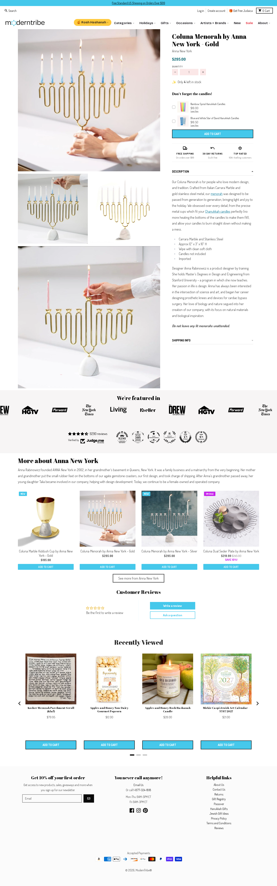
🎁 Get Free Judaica (241, 10)
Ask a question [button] (172, 615)
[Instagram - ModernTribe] (138, 810)
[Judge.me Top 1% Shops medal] (185, 437)
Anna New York (182, 51)
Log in (200, 10)
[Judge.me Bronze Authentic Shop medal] (170, 437)
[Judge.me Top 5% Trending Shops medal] (201, 437)
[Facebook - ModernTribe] (131, 810)
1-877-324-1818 (142, 790)
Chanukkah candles (217, 211)
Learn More (194, 111)
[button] (89, 100)
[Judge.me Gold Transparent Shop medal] (154, 437)
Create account (216, 10)
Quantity (177, 66)
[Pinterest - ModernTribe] (145, 810)
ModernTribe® (144, 870)
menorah (217, 194)
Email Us (138, 785)
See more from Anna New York (138, 578)
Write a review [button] (172, 606)
